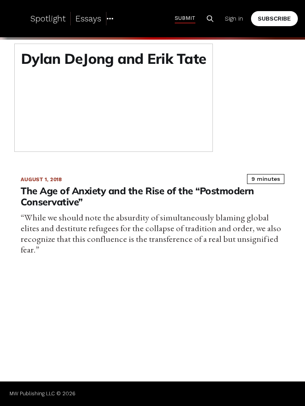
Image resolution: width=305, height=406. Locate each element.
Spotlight (48, 18)
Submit (185, 18)
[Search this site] (210, 19)
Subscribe (274, 18)
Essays (88, 18)
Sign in (234, 18)
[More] (110, 19)
